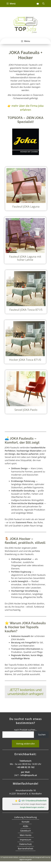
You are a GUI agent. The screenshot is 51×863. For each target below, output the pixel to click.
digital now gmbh (25, 859)
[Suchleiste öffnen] (43, 3)
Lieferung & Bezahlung (25, 817)
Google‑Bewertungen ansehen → (33, 807)
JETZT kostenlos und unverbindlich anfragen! (25, 692)
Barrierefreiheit (25, 848)
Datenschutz (25, 844)
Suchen (42, 734)
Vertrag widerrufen (25, 743)
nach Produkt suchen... (25, 729)
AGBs (25, 826)
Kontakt (25, 821)
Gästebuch (25, 830)
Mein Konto (25, 835)
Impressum (25, 839)
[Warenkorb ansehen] (38, 3)
